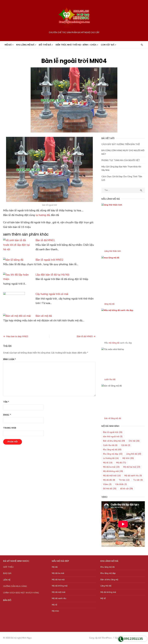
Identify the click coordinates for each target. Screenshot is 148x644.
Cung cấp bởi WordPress (100, 637)
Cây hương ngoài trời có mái (52, 294)
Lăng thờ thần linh (112, 251)
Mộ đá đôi (109, 480)
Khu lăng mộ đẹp (112, 454)
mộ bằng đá (114, 342)
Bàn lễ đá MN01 (45, 240)
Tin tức (124, 480)
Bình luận (9, 359)
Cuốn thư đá (110, 445)
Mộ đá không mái (113, 471)
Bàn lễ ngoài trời (112, 432)
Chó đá (134, 441)
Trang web (9, 427)
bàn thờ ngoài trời (112, 436)
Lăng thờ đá (133, 454)
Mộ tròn (128, 458)
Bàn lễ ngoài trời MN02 (49, 259)
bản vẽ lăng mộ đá (112, 418)
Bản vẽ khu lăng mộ (114, 441)
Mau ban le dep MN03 (17, 336)
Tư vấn (138, 480)
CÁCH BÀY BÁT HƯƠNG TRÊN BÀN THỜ (120, 144)
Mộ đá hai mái (131, 467)
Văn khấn (121, 484)
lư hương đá (43, 215)
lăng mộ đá (109, 304)
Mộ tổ (107, 462)
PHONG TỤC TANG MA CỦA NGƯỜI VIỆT (120, 160)
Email (7, 414)
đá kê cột (126, 488)
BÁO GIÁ (7, 573)
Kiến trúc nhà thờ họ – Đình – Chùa (76, 44)
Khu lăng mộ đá (25, 44)
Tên (6, 402)
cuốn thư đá (109, 379)
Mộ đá (8, 44)
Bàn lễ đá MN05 (85, 336)
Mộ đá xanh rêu (133, 475)
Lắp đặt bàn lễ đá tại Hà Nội (52, 274)
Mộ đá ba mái (111, 467)
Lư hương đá (111, 458)
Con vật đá (107, 44)
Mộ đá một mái (112, 475)
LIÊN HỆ (6, 579)
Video (107, 484)
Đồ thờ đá (45, 44)
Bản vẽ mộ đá (44, 316)
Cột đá (125, 445)
